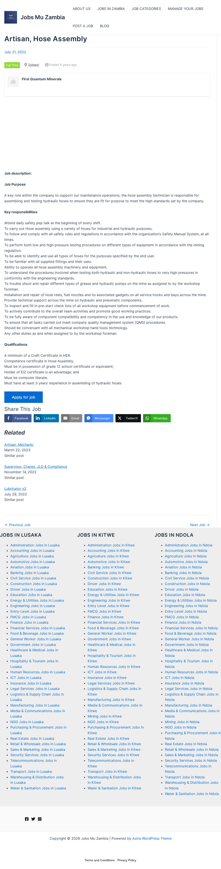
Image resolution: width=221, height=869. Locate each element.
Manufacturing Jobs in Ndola (188, 705)
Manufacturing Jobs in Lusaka (34, 705)
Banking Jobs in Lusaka (29, 573)
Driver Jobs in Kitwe (104, 584)
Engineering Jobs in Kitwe (109, 600)
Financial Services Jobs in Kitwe (114, 622)
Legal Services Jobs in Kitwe (111, 683)
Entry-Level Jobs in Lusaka (32, 611)
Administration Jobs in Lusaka (35, 545)
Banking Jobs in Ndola (183, 573)
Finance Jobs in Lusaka (29, 622)
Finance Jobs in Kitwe (105, 617)
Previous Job (17, 525)
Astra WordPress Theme (152, 838)
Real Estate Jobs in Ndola (186, 744)
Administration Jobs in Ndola (188, 545)
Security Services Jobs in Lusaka (37, 755)
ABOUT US (81, 8)
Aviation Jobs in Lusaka (29, 567)
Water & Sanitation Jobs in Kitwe (114, 788)
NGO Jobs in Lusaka (27, 722)
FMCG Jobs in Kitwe (104, 611)
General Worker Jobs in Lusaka (35, 639)
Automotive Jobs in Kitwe (109, 562)
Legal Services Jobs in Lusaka (35, 688)
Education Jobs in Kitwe (107, 589)
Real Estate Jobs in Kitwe (108, 738)
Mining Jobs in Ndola (182, 722)
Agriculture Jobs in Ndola (186, 556)
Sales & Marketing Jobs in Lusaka (37, 749)
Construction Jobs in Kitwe (110, 578)
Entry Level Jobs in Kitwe (108, 606)
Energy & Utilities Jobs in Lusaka (37, 600)
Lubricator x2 (15, 488)
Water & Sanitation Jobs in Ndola (192, 794)
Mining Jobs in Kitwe (105, 716)
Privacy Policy (126, 860)
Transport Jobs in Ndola (185, 777)
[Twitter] (33, 819)
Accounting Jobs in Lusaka (32, 550)
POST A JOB (83, 26)
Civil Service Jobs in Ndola (187, 578)
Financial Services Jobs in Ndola (191, 628)
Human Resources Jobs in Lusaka (37, 672)
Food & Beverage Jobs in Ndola (190, 633)
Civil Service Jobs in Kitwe (109, 573)
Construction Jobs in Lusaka (33, 584)
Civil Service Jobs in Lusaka (33, 578)
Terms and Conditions (100, 860)
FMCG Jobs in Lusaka (28, 617)
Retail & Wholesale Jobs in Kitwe (114, 744)
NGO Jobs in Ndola (180, 727)
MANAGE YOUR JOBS (185, 8)
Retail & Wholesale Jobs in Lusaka (38, 744)
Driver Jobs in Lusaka (28, 589)
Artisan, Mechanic (18, 444)
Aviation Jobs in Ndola (183, 567)
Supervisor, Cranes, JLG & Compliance (35, 466)
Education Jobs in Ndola (185, 595)
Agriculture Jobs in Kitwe (108, 556)
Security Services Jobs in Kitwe (113, 755)
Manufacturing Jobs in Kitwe (111, 699)
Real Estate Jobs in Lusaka (32, 738)
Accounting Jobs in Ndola (186, 550)
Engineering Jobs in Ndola (186, 606)
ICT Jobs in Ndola (179, 677)
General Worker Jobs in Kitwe (112, 633)
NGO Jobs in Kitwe (103, 722)
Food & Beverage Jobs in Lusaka (37, 633)
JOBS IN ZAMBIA (111, 8)
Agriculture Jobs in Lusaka (32, 556)
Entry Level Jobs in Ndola (186, 611)
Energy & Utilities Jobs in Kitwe (113, 595)
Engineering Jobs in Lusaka (32, 606)
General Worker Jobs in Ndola (189, 639)
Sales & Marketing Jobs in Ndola (191, 755)
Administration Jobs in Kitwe (111, 545)
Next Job (200, 525)
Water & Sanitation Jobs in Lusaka (38, 788)
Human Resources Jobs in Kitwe (114, 666)
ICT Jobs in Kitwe (102, 672)
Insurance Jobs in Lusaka (30, 683)
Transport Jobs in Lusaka (31, 771)
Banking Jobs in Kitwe (106, 567)
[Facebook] (27, 819)
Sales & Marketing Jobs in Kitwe (114, 749)
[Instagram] (40, 819)
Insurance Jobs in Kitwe (107, 677)
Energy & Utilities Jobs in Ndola (191, 600)
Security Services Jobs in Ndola (191, 760)
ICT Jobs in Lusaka (25, 677)
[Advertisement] (107, 133)
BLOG (104, 26)
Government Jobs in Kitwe (109, 639)
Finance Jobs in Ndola (183, 622)
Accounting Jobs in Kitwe (108, 550)
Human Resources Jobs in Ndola (191, 672)
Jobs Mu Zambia (43, 17)
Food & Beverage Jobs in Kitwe (113, 628)
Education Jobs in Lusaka (31, 595)
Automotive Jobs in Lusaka (32, 562)
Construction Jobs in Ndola (187, 584)
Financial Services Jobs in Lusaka (37, 628)
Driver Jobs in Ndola (182, 589)
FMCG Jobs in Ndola (182, 617)
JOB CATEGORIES (146, 8)
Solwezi (33, 64)
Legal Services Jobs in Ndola (188, 688)
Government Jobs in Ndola (187, 644)
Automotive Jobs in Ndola (186, 562)
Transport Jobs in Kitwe (107, 771)
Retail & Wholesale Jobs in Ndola (192, 749)
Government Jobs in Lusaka (33, 644)
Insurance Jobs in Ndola (184, 683)
